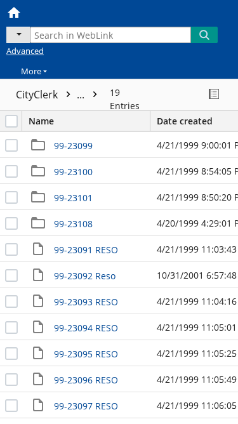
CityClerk (51, 95)
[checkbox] (11, 121)
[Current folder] (18, 35)
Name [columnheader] (41, 121)
